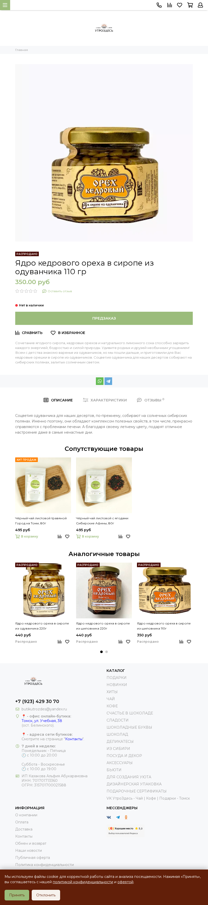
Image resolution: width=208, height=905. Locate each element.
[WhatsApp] (99, 381)
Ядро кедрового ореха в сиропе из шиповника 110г (164, 625)
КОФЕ (112, 706)
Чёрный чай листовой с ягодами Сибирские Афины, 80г (102, 520)
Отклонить (46, 895)
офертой (125, 882)
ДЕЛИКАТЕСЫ (120, 741)
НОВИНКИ (117, 684)
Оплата (21, 822)
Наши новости (28, 850)
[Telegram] (108, 381)
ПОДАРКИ (117, 677)
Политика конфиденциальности (44, 864)
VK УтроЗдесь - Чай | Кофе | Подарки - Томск (148, 798)
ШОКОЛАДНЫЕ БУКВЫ (129, 727)
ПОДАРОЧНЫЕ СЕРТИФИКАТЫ (137, 791)
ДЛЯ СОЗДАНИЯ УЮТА (129, 777)
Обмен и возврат (30, 843)
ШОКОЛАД (117, 734)
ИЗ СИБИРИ (118, 748)
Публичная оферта (32, 857)
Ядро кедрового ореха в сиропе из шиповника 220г (103, 625)
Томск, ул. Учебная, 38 (42, 720)
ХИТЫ (112, 692)
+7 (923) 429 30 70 (37, 701)
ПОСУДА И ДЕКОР (124, 755)
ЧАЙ (111, 699)
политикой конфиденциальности (83, 882)
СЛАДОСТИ (118, 720)
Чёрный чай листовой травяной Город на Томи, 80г (41, 520)
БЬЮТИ (114, 770)
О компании (26, 815)
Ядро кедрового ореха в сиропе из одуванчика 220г (42, 625)
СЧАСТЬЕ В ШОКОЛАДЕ (130, 713)
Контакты (73, 739)
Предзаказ (104, 318)
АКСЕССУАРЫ (120, 763)
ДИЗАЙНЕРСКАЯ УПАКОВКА (134, 784)
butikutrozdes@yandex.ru (44, 709)
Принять (17, 895)
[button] (101, 652)
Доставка (23, 829)
